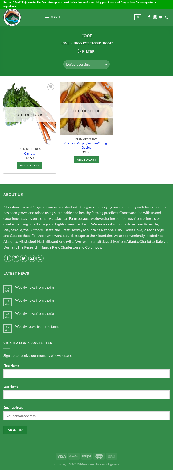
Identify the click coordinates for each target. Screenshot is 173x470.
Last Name (10, 386)
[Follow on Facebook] (149, 17)
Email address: (13, 407)
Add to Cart (29, 165)
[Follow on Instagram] (155, 17)
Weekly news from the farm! (37, 287)
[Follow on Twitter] (161, 17)
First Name (11, 365)
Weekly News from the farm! (37, 326)
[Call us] (166, 17)
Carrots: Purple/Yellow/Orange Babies (86, 145)
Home (64, 43)
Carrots (29, 153)
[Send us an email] (32, 258)
